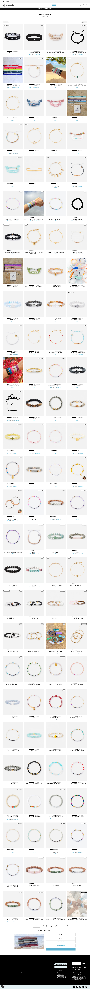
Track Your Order (24, 975)
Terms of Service (62, 986)
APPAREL (61, 934)
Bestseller (35, 5)
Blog (4, 975)
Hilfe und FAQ (40, 962)
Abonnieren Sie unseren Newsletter (27, 962)
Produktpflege (23, 971)
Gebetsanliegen (40, 968)
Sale (53, 5)
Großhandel (5, 972)
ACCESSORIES (61, 942)
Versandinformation (41, 966)
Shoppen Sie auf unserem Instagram (10, 964)
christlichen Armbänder (13, 925)
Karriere (39, 971)
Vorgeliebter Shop (7, 971)
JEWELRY (61, 938)
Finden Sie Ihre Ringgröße (25, 966)
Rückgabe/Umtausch (24, 964)
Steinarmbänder (81, 925)
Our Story (5, 962)
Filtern (6, 22)
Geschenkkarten (6, 976)
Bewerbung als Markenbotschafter (10, 966)
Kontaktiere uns (40, 964)
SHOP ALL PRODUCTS (60, 949)
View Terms (77, 979)
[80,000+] (60, 977)
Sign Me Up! (84, 963)
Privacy (81, 979)
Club (47, 5)
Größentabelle (23, 972)
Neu (30, 5)
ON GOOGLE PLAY (61, 967)
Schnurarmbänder (36, 926)
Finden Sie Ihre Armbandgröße (26, 968)
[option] (45, 8)
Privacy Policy (69, 986)
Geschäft (42, 5)
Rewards (4, 968)
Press (38, 972)
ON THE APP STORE (61, 964)
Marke (59, 5)
